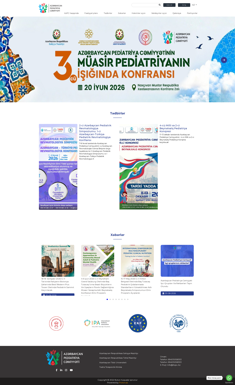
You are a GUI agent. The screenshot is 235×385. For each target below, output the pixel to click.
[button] (107, 299)
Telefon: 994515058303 (171, 359)
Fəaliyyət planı (91, 13)
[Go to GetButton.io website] (229, 382)
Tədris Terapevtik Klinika (110, 367)
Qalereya (177, 13)
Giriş (184, 5)
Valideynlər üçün (159, 13)
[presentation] (11, 60)
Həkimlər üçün (138, 13)
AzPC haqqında (71, 13)
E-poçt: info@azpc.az (170, 365)
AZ (193, 5)
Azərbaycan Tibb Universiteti (112, 362)
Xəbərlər (122, 13)
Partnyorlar (192, 13)
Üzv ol (169, 5)
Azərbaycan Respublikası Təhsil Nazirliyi (117, 358)
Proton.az (123, 382)
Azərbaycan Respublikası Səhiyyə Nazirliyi (118, 353)
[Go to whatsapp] (229, 378)
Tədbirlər (108, 13)
